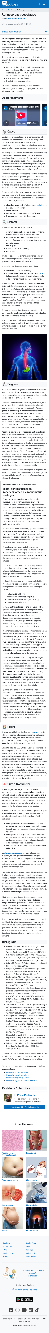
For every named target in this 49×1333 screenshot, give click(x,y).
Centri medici (30, 1257)
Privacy (5, 1257)
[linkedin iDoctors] (31, 1310)
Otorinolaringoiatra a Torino (17, 1078)
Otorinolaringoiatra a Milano (17, 1075)
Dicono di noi (7, 1246)
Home (3, 10)
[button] (24, 31)
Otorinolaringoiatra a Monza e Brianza (21, 1080)
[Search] (39, 4)
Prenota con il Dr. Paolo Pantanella (24, 1107)
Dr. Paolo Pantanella (15, 18)
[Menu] (44, 4)
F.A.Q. (5, 1250)
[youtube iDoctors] (24, 1310)
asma (41, 273)
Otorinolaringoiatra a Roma (17, 1072)
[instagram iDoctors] (17, 1310)
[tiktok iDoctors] (37, 1310)
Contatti (29, 1246)
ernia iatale (41, 205)
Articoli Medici (31, 1253)
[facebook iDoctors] (11, 1310)
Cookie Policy (31, 1243)
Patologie (11, 10)
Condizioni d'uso (8, 1253)
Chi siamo (6, 1243)
